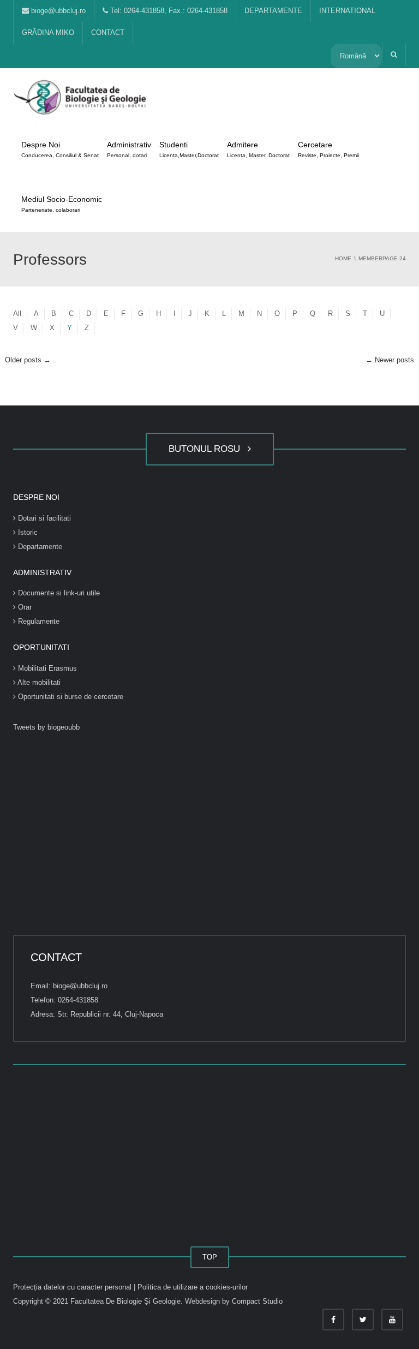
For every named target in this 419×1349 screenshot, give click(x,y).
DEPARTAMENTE (273, 11)
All (17, 313)
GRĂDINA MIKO (48, 32)
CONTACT (107, 32)
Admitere (258, 149)
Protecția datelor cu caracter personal (73, 1287)
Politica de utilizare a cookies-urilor (192, 1287)
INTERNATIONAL (347, 11)
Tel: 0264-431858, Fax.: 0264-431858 (168, 11)
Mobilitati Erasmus (46, 668)
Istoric (27, 532)
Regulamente (37, 621)
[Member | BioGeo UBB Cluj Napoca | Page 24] (81, 95)
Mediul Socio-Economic (61, 204)
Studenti (189, 149)
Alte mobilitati (38, 682)
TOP (209, 1257)
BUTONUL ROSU (207, 449)
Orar (24, 607)
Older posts (28, 360)
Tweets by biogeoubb (46, 727)
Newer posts (390, 360)
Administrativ (129, 149)
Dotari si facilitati (43, 518)
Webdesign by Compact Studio (234, 1301)
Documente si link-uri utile (58, 593)
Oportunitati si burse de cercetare (69, 697)
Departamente (39, 546)
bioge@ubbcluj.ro (57, 11)
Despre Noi (60, 149)
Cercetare (328, 149)
